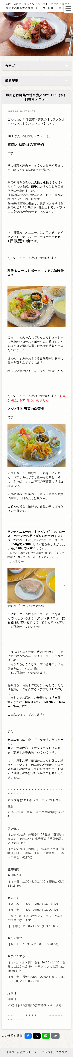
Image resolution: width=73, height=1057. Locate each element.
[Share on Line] (46, 1036)
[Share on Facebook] (28, 1036)
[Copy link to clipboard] (55, 1036)
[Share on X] (37, 1036)
